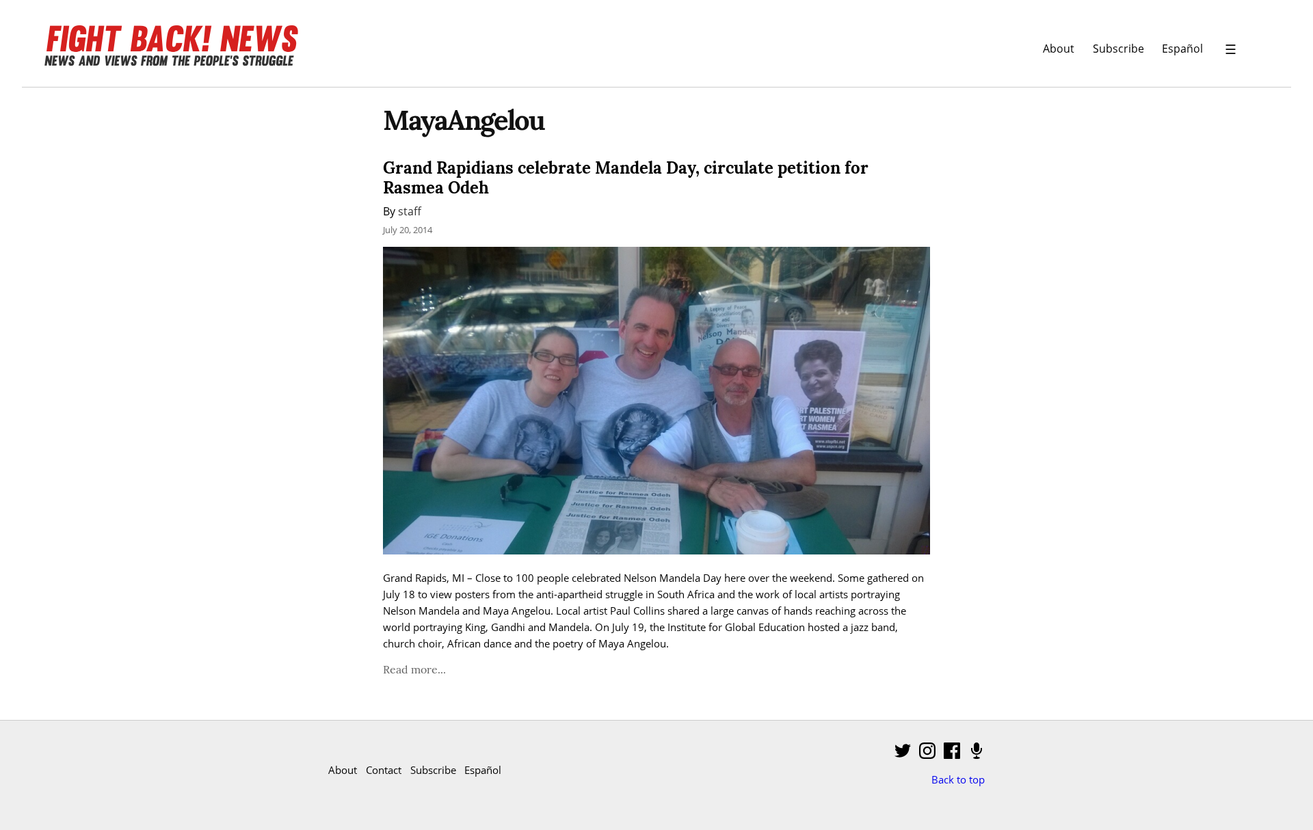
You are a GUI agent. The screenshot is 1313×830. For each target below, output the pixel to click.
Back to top (958, 779)
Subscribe (1118, 48)
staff (409, 211)
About (1058, 48)
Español (1182, 48)
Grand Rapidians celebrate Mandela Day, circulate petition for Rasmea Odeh (625, 177)
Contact (383, 770)
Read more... (414, 669)
